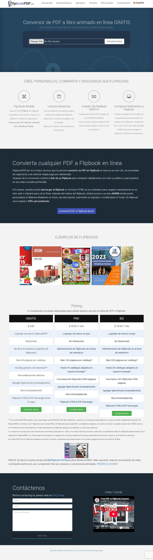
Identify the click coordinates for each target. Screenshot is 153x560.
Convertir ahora (31, 409)
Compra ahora (76, 409)
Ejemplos (80, 3)
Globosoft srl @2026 (57, 550)
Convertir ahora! (114, 41)
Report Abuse (98, 550)
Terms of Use (79, 550)
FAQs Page (58, 495)
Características (63, 3)
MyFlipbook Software (59, 460)
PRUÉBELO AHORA (107, 464)
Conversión (47, 3)
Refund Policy (69, 550)
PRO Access (107, 3)
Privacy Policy (89, 550)
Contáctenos (123, 3)
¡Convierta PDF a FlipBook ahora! (76, 211)
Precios (93, 3)
